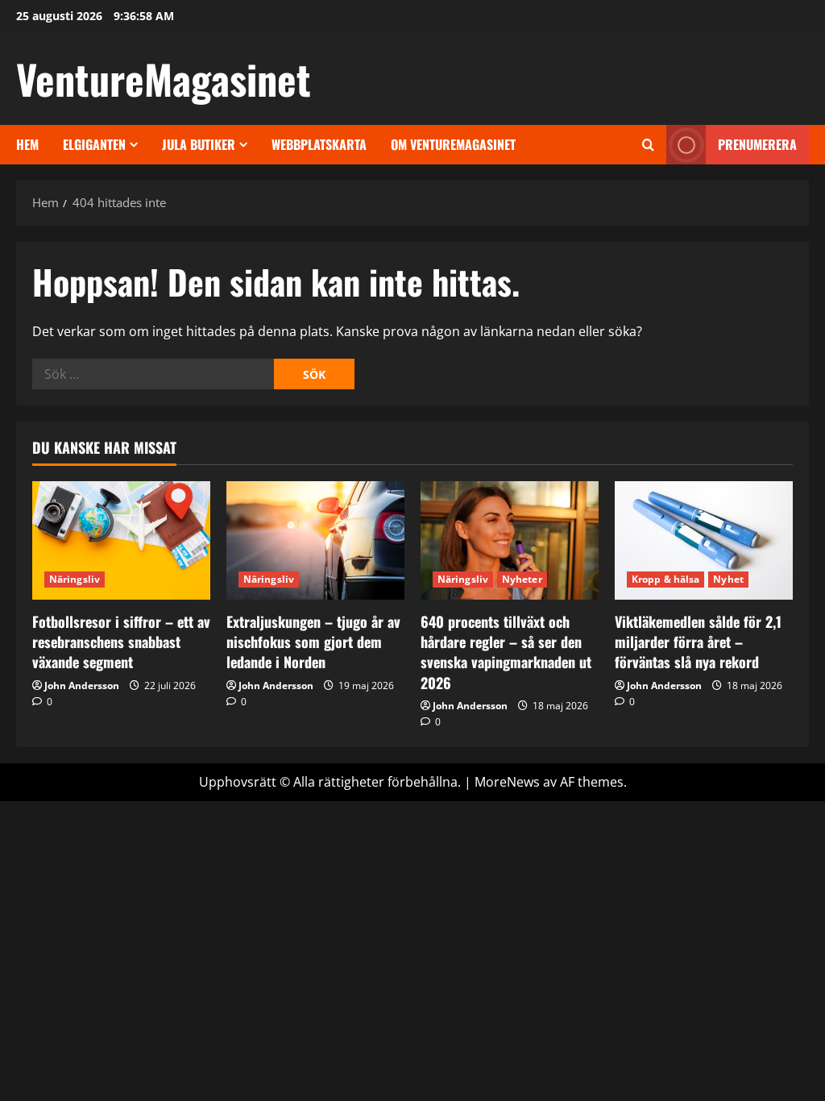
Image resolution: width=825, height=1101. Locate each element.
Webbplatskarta (319, 144)
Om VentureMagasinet (453, 144)
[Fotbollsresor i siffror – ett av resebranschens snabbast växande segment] (121, 540)
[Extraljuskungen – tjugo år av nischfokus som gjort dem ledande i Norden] (315, 540)
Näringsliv (74, 579)
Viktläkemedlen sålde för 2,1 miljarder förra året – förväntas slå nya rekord (698, 641)
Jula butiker (198, 144)
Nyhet (728, 579)
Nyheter (522, 579)
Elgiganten (94, 144)
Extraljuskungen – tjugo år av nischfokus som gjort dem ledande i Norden (313, 641)
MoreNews (507, 782)
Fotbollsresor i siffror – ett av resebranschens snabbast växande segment (121, 641)
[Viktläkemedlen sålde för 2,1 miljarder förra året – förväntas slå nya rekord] (704, 540)
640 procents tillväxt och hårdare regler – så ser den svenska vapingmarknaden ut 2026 (506, 652)
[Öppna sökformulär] (648, 144)
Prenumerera (757, 144)
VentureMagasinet (163, 78)
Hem (27, 144)
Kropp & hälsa (665, 579)
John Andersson (81, 685)
